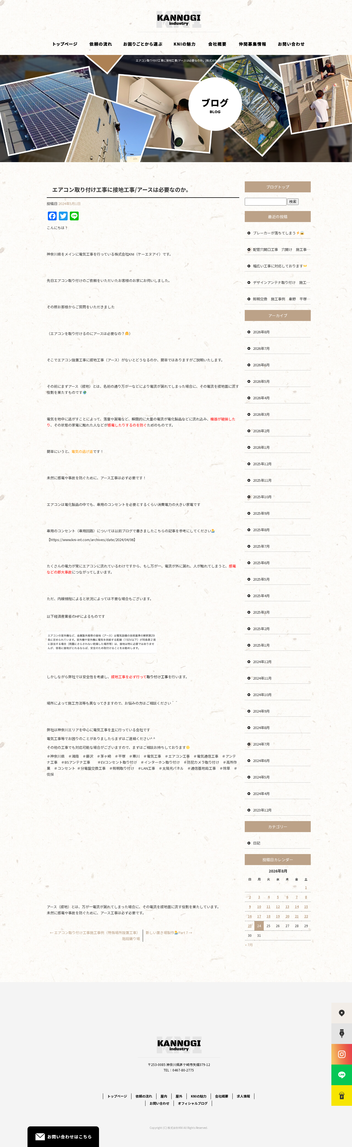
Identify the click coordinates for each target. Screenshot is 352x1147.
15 (306, 906)
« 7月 (249, 944)
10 (259, 906)
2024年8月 (261, 727)
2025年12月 (262, 463)
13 (287, 906)
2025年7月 (261, 546)
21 (297, 916)
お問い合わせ (291, 44)
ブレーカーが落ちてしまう (274, 233)
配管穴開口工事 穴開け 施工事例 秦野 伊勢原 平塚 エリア (282, 249)
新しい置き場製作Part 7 (169, 932)
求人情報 (253, 44)
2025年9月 (261, 513)
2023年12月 (262, 810)
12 (278, 906)
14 (297, 906)
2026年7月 (261, 348)
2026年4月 (261, 397)
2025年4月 (261, 595)
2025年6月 (261, 562)
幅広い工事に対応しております (278, 265)
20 (287, 916)
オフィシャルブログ (193, 1103)
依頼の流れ (100, 44)
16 (250, 916)
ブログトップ (277, 187)
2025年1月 (261, 645)
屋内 (164, 1096)
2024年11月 (262, 678)
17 (259, 916)
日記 (256, 843)
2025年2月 (261, 628)
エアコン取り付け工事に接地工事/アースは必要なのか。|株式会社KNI (179, 60)
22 (306, 916)
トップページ (64, 44)
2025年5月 (261, 579)
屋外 (179, 1096)
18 (268, 916)
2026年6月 (261, 364)
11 (268, 906)
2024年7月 (261, 744)
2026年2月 (261, 430)
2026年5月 (261, 381)
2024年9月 (261, 711)
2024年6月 (261, 760)
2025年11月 (262, 480)
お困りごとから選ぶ (143, 44)
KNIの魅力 (184, 44)
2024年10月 (262, 694)
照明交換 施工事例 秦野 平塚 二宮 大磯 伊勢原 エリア (282, 298)
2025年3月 (261, 612)
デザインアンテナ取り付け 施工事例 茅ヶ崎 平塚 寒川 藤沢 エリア (282, 282)
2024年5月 (261, 777)
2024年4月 (261, 793)
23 (250, 925)
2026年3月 (261, 414)
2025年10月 (262, 496)
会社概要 (217, 44)
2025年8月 (261, 529)
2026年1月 (261, 447)
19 (278, 916)
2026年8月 (261, 331)
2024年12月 (262, 661)
